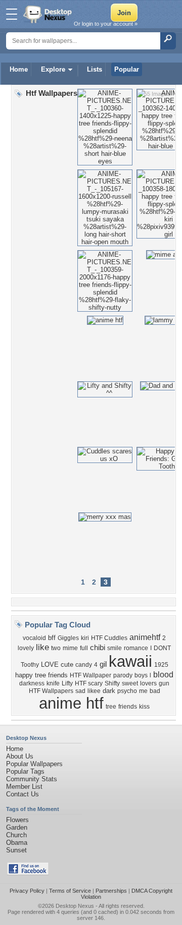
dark (109, 691)
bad (155, 691)
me (143, 691)
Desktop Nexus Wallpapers (48, 14)
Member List (24, 786)
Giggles (68, 638)
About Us (19, 756)
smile (114, 648)
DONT (162, 648)
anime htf (71, 703)
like (42, 647)
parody (122, 675)
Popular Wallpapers (34, 764)
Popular (126, 69)
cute (67, 664)
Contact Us (22, 794)
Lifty (67, 683)
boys (141, 675)
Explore (53, 69)
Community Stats (31, 779)
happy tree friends (41, 675)
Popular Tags (25, 771)
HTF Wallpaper (90, 675)
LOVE (50, 664)
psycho (127, 691)
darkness (31, 683)
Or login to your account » (106, 24)
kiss (144, 706)
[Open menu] (11, 14)
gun (164, 683)
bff (52, 638)
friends (127, 706)
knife (53, 683)
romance (136, 648)
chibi (97, 648)
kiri (85, 638)
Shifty (112, 683)
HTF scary (89, 683)
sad (80, 691)
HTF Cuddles (109, 638)
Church (16, 835)
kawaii (130, 661)
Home (19, 69)
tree (111, 706)
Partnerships (111, 891)
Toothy (30, 664)
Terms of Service (70, 891)
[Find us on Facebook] (28, 873)
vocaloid (34, 638)
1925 (161, 664)
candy (83, 664)
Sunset (16, 850)
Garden (16, 827)
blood (163, 674)
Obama (16, 842)
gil (103, 664)
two (56, 648)
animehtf (144, 637)
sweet (130, 683)
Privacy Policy (27, 891)
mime (70, 648)
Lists (94, 69)
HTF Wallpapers (51, 691)
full (84, 648)
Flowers (17, 820)
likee (94, 691)
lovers (148, 683)
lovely (26, 648)
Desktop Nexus (75, 906)
